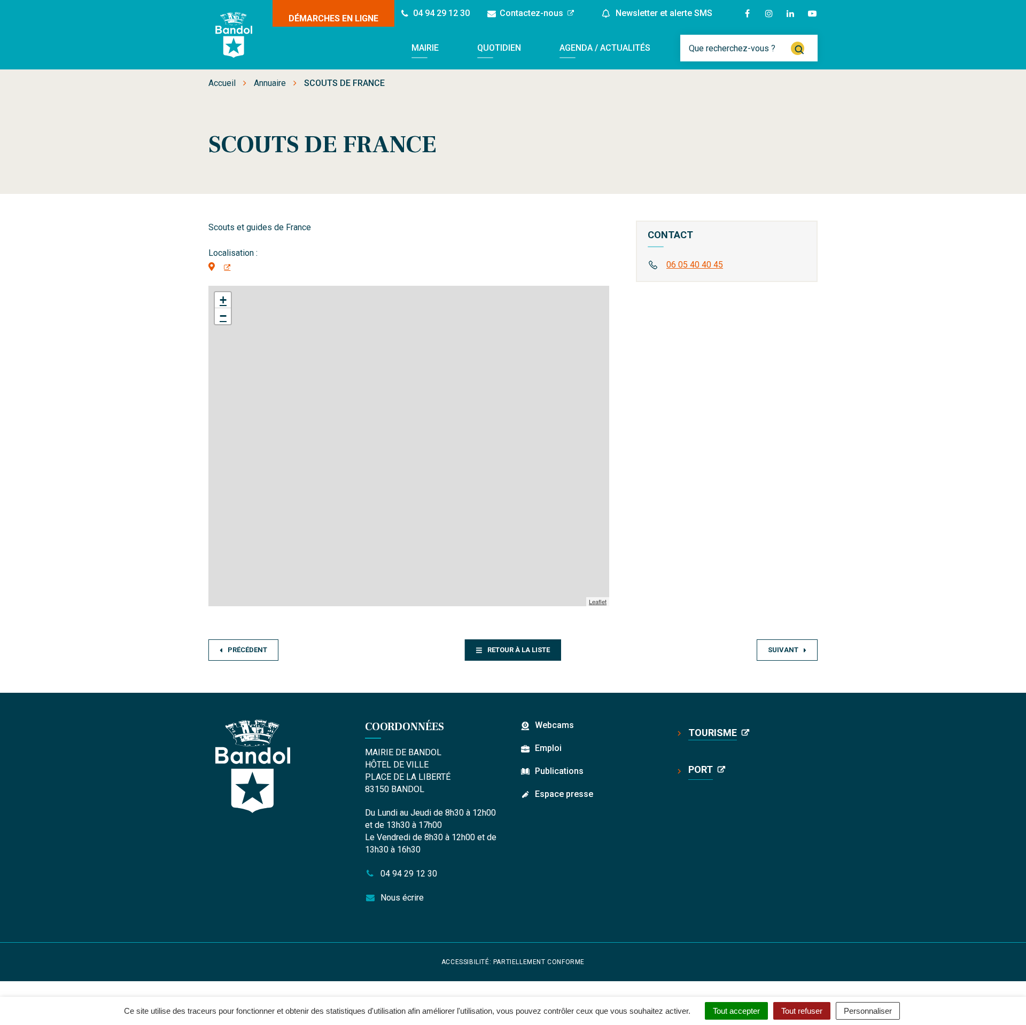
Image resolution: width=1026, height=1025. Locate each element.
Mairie (425, 48)
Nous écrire (401, 898)
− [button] (223, 316)
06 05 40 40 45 (694, 265)
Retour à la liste (518, 650)
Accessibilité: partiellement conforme (513, 962)
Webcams (554, 725)
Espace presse (564, 794)
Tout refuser (801, 1010)
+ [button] (223, 300)
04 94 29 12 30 (407, 873)
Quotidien (499, 48)
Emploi (548, 748)
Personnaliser (868, 1010)
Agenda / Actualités (604, 48)
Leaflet (598, 601)
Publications (559, 771)
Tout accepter (736, 1010)
